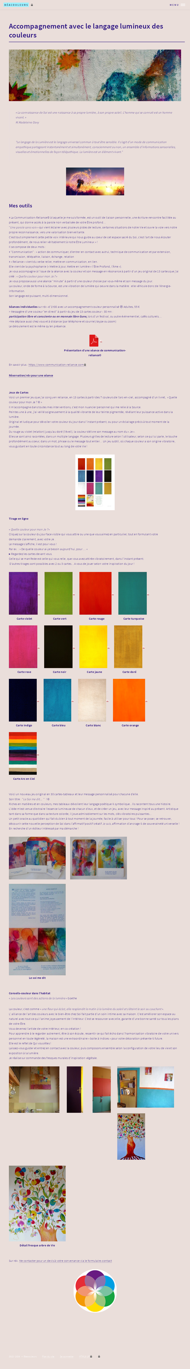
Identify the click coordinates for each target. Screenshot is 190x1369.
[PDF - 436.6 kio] (59, 647)
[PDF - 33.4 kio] (95, 341)
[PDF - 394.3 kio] (93, 701)
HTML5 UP (84, 1356)
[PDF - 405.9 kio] (96, 594)
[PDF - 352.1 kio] (24, 647)
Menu (174, 4)
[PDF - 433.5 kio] (24, 594)
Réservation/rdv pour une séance (31, 375)
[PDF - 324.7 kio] (24, 701)
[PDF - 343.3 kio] (133, 594)
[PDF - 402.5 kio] (59, 701)
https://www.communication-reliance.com (56, 364)
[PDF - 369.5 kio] (94, 647)
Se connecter (67, 1356)
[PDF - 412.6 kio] (130, 701)
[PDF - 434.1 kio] (60, 594)
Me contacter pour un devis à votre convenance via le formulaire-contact (65, 1261)
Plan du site (48, 1356)
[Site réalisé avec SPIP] (99, 1356)
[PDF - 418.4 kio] (129, 647)
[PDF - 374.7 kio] (24, 754)
